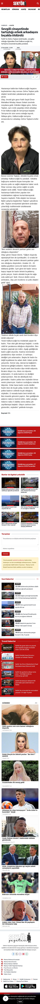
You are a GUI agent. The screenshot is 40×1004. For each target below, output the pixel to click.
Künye (15, 979)
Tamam (20, 1001)
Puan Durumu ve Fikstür (11, 968)
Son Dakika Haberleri (10, 972)
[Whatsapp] (26, 953)
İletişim (35, 979)
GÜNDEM (15, 9)
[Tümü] (37, 579)
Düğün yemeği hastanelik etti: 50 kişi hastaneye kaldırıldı (29, 491)
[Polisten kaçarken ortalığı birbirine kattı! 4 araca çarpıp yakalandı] (30, 517)
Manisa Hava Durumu (10, 961)
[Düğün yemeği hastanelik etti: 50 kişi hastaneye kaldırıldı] (30, 483)
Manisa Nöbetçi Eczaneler (12, 959)
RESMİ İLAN (5, 9)
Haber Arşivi (7, 974)
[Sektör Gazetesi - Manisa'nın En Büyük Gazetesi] (19, 3)
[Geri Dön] (5, 998)
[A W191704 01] (20, 309)
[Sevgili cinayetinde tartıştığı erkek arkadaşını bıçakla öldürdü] (20, 63)
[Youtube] (23, 953)
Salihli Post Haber (8, 981)
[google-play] (28, 986)
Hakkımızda (6, 979)
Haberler (4, 25)
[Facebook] (13, 953)
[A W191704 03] (20, 149)
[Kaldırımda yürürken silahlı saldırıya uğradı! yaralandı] (10, 483)
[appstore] (11, 986)
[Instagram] (20, 953)
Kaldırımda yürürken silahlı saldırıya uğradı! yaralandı (26, 588)
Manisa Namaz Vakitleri (11, 963)
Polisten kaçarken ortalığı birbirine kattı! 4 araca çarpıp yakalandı (29, 525)
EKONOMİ (32, 9)
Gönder (5, 554)
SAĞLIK (18, 620)
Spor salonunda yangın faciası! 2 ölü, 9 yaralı (25, 634)
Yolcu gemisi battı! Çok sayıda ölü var (25, 606)
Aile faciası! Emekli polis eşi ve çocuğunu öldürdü (25, 615)
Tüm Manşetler (8, 970)
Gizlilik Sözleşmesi (25, 979)
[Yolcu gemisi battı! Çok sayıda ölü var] (10, 500)
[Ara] (38, 3)
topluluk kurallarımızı (18, 560)
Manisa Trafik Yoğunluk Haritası (13, 965)
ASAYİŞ (23, 9)
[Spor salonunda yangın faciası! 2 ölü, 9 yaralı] (10, 517)
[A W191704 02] (20, 229)
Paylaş (5, 76)
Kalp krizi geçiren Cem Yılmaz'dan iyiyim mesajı (25, 624)
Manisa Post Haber (22, 981)
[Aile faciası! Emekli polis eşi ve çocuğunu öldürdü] (30, 500)
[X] (16, 953)
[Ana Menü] (2, 3)
